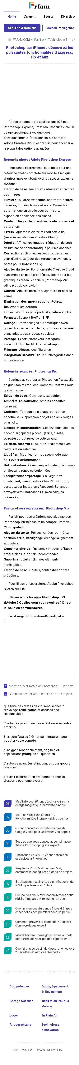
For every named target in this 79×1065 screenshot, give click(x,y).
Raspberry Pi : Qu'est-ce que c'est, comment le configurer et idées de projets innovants (43, 870)
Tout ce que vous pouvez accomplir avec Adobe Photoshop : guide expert (43, 843)
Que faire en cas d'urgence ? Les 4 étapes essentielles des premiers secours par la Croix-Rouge (43, 910)
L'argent (30, 16)
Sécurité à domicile (22, 28)
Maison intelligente (60, 28)
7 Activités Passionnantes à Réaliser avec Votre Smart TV (37, 725)
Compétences (20, 986)
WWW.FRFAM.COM (50, 1050)
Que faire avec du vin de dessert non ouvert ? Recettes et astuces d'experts (44, 950)
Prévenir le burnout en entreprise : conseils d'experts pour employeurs (34, 778)
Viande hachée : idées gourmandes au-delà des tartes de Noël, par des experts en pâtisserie (43, 937)
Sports (48, 16)
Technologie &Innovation (50, 1027)
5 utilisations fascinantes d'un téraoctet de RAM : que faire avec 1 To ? (44, 883)
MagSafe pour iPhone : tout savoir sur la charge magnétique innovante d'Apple (42, 803)
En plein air (49, 1015)
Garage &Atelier (21, 1001)
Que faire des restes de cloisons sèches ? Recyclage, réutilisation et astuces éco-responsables (34, 710)
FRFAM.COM (21, 39)
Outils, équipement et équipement (54, 989)
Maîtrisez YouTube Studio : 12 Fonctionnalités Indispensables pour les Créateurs (42, 817)
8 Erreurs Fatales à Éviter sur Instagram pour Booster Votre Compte (36, 738)
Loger (14, 1015)
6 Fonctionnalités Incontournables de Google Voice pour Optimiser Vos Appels (42, 830)
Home (12, 16)
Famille (39, 39)
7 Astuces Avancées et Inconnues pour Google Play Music (37, 765)
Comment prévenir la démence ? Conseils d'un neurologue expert (43, 923)
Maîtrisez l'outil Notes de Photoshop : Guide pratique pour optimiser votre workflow (42, 686)
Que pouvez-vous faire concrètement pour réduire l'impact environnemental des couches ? (44, 897)
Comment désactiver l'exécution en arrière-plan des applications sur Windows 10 (42, 694)
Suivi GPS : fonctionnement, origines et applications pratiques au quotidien (31, 752)
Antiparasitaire (20, 1024)
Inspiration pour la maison (55, 1003)
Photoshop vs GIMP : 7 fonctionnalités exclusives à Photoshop (41, 856)
